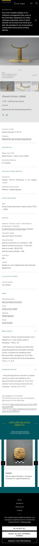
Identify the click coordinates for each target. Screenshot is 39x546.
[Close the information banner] (36, 20)
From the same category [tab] (20, 433)
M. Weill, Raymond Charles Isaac (14, 229)
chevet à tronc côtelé (9, 309)
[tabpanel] (19, 463)
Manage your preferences (19, 541)
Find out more (26, 522)
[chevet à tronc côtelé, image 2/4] (23, 86)
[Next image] (35, 86)
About (20, 500)
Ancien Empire (7, 323)
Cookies (19, 510)
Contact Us (19, 503)
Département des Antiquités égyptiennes (16, 139)
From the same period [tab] (20, 431)
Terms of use (19, 507)
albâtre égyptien (8, 316)
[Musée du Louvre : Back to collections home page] (19, 3)
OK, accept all (19, 529)
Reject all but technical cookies (19, 535)
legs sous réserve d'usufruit (12, 302)
